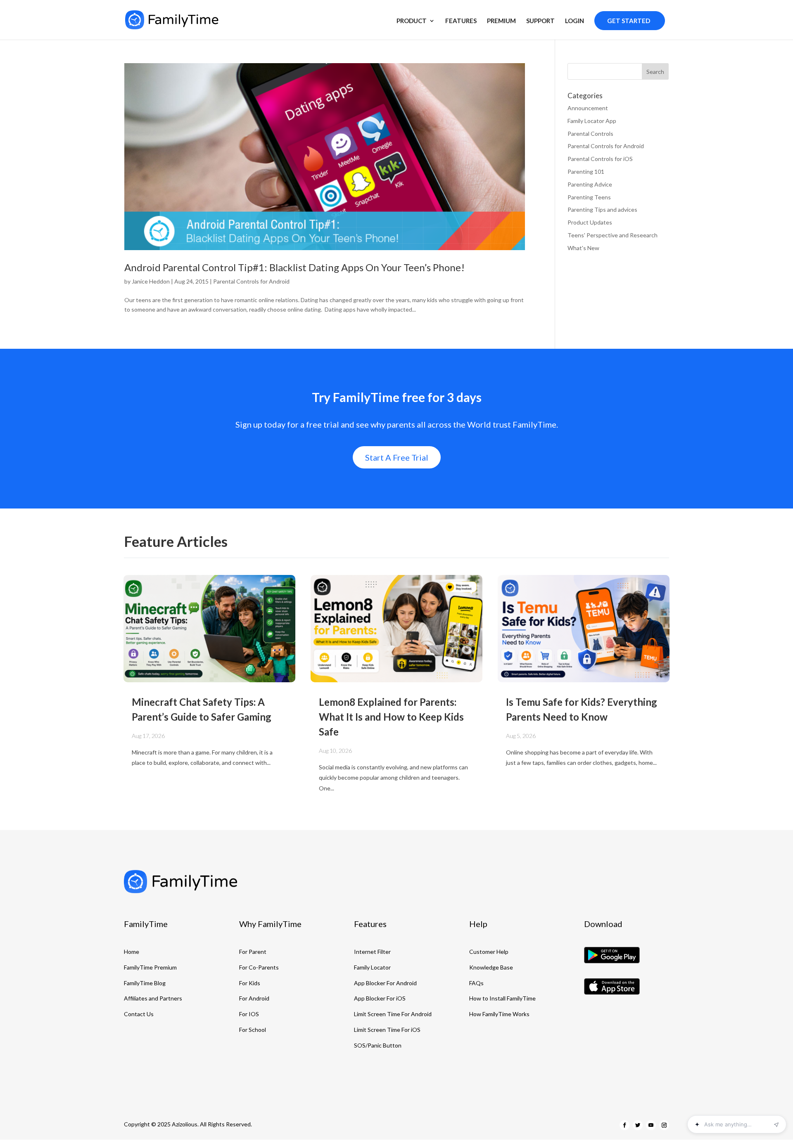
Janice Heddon (151, 281)
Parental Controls (590, 133)
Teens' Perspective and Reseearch (612, 235)
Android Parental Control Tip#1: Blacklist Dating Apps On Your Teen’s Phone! (294, 267)
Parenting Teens (589, 197)
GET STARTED (628, 21)
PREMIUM (501, 21)
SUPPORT (540, 21)
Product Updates (589, 222)
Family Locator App (591, 120)
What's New (583, 247)
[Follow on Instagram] (664, 1125)
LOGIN (574, 21)
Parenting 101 (585, 171)
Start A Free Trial (396, 457)
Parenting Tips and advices (602, 209)
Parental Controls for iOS (600, 158)
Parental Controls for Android (251, 281)
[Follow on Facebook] (624, 1125)
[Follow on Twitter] (638, 1125)
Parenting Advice (589, 184)
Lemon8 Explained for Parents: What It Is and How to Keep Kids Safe (391, 717)
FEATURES (461, 21)
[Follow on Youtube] (651, 1125)
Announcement (587, 107)
